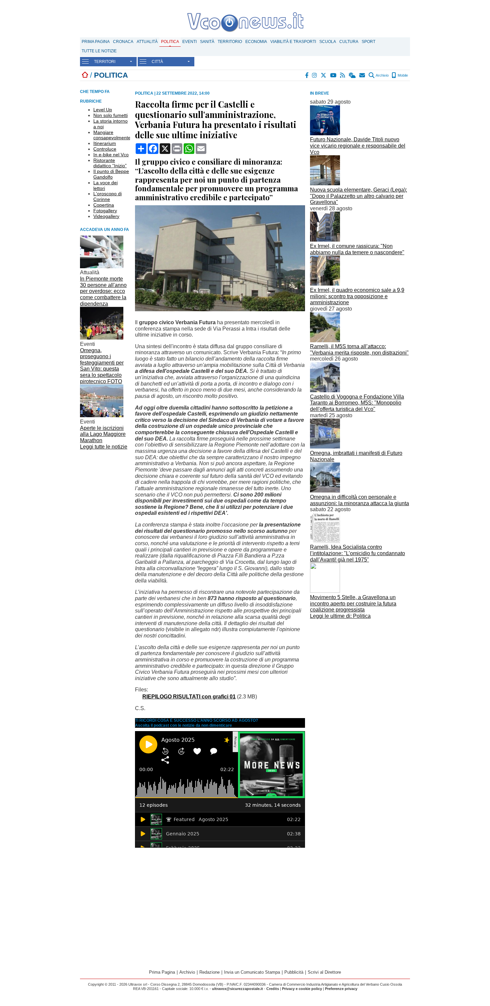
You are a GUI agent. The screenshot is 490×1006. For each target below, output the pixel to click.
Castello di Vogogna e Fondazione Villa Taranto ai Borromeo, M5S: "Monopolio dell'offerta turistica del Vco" (357, 403)
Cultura (348, 41)
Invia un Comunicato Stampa (252, 972)
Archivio (382, 75)
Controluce (104, 149)
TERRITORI (104, 61)
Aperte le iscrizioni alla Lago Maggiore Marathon (103, 434)
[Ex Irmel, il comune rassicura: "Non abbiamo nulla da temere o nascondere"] (325, 240)
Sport (368, 41)
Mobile (402, 75)
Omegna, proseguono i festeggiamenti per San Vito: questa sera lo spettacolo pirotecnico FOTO (102, 366)
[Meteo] (352, 75)
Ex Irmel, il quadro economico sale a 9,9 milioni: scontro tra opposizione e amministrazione (357, 296)
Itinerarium (104, 143)
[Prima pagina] (85, 75)
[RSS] (343, 75)
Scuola (327, 41)
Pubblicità (293, 972)
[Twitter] (324, 75)
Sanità (207, 41)
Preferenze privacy (341, 989)
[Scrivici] (362, 75)
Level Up (102, 109)
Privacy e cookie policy (302, 989)
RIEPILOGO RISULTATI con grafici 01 (189, 696)
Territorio (230, 41)
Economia (256, 41)
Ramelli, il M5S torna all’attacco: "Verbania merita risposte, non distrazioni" (359, 350)
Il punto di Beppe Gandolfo (111, 174)
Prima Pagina (96, 41)
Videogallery (106, 216)
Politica (170, 41)
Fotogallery (105, 210)
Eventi (189, 41)
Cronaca (123, 41)
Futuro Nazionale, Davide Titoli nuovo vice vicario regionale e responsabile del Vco (357, 146)
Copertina (103, 205)
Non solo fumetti (110, 115)
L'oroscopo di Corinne (107, 196)
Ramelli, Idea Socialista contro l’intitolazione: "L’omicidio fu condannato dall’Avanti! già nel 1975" (357, 553)
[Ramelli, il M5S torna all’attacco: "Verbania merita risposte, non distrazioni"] (325, 340)
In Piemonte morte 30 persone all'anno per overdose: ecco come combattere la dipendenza (103, 291)
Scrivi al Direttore (324, 972)
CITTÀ (157, 61)
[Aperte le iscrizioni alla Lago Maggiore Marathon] (101, 415)
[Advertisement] (360, 667)
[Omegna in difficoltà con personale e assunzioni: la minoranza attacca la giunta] (325, 491)
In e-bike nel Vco (111, 154)
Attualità (147, 41)
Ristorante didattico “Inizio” (110, 163)
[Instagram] (315, 75)
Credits (272, 989)
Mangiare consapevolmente (112, 135)
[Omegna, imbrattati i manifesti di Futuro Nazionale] (325, 447)
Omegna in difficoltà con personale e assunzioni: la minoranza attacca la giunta (359, 500)
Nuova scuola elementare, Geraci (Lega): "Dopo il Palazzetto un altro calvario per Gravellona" (358, 196)
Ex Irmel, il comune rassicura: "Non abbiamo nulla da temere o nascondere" (357, 249)
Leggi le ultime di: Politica (340, 616)
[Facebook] (307, 75)
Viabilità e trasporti (293, 41)
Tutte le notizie (99, 51)
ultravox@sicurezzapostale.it (237, 989)
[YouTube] (333, 75)
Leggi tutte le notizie (103, 447)
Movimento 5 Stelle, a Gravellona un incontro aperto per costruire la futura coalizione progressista (353, 603)
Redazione (209, 972)
